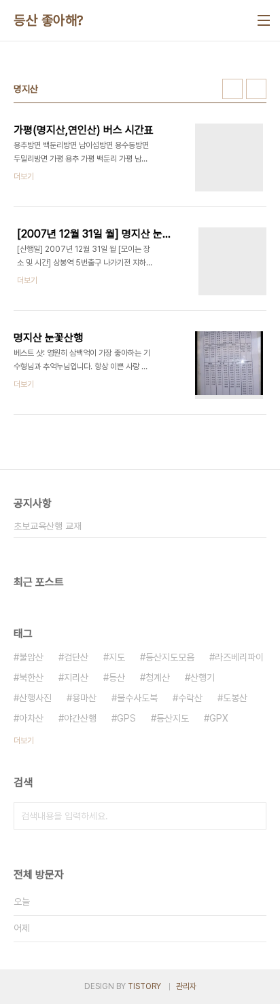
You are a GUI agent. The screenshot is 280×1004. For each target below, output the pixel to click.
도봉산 (235, 697)
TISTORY (144, 986)
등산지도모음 (169, 657)
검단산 (76, 657)
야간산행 (80, 718)
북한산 (31, 677)
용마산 (84, 697)
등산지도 (172, 718)
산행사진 (35, 697)
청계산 (157, 677)
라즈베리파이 (239, 657)
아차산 (31, 718)
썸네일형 (232, 89)
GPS (126, 718)
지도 (117, 657)
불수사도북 (137, 697)
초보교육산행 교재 (48, 526)
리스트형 (256, 89)
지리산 (76, 677)
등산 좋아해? (49, 20)
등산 (117, 677)
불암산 (31, 657)
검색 (253, 816)
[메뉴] (263, 20)
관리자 (186, 986)
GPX (218, 718)
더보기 (24, 740)
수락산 (190, 697)
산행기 (202, 677)
